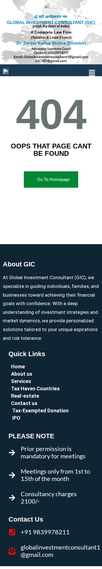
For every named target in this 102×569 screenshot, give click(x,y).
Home (18, 366)
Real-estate (25, 396)
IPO (15, 418)
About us (21, 374)
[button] (92, 73)
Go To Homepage (53, 179)
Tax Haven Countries (35, 388)
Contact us (24, 403)
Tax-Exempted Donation (40, 410)
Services (21, 381)
